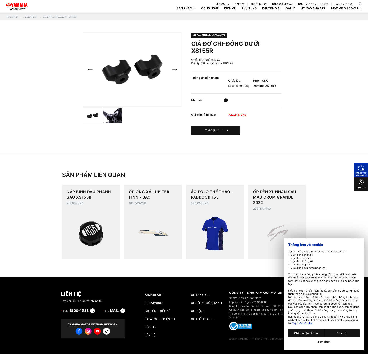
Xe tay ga (199, 295)
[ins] (88, 331)
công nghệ (210, 8)
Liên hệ (149, 335)
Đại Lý (290, 8)
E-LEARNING (153, 303)
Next (174, 69)
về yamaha (222, 4)
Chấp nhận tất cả (306, 333)
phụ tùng (249, 8)
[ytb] (97, 331)
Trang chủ (12, 17)
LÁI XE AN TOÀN (344, 4)
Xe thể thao (201, 319)
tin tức (240, 4)
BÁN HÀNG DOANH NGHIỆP (313, 4)
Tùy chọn (324, 341)
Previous (90, 69)
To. (111, 311)
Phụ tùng (30, 17)
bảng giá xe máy (282, 4)
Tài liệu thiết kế (157, 311)
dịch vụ (230, 8)
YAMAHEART (153, 295)
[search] (360, 3)
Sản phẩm (184, 8)
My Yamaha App (313, 8)
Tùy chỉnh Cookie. (302, 323)
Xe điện (197, 311)
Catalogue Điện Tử (160, 319)
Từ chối (342, 333)
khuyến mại (271, 8)
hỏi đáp (150, 327)
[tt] (106, 331)
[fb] (79, 331)
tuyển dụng (258, 4)
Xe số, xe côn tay (205, 303)
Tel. (75, 311)
